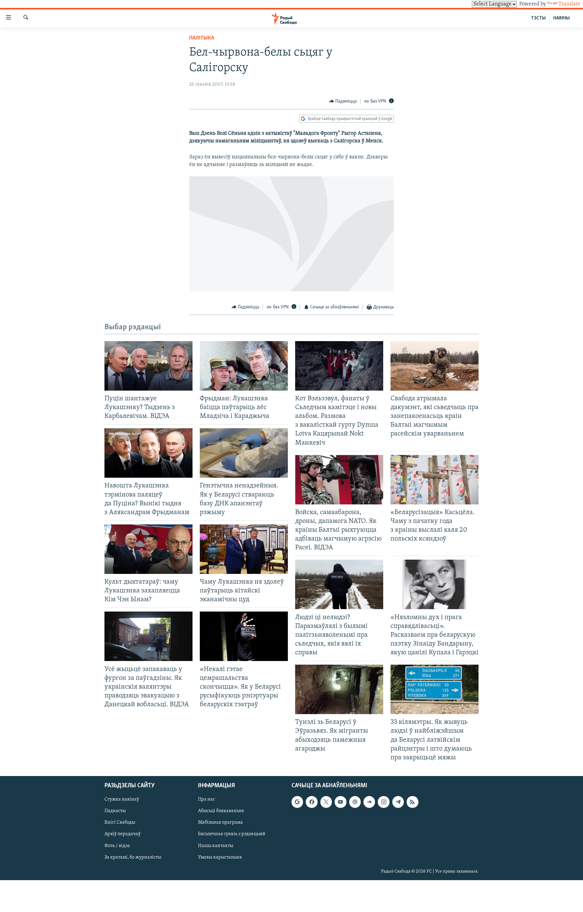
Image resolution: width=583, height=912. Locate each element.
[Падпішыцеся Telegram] (398, 802)
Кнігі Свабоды (119, 822)
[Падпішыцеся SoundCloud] (369, 802)
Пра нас (206, 799)
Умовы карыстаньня (220, 857)
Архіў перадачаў (122, 834)
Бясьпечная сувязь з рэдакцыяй (231, 834)
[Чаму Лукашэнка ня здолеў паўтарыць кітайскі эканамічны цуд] (244, 549)
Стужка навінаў (121, 799)
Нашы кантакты (215, 845)
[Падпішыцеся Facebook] (311, 802)
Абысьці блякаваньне (221, 811)
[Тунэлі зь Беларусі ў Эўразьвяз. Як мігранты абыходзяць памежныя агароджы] (339, 689)
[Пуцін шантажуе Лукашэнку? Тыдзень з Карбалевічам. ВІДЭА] (148, 366)
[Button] (343, 101)
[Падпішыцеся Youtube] (340, 802)
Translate (569, 4)
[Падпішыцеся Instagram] (383, 802)
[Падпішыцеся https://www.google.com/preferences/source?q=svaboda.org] (297, 802)
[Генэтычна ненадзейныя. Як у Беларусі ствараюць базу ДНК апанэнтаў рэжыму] (244, 453)
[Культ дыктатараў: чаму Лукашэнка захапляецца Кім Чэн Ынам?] (148, 549)
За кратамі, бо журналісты (132, 857)
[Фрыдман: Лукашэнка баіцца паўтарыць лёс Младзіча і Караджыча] (244, 366)
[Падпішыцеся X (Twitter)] (326, 802)
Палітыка (201, 38)
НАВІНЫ (561, 18)
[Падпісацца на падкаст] (355, 802)
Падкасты (115, 811)
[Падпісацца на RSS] (412, 802)
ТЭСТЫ (538, 18)
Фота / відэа (117, 845)
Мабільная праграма (220, 822)
